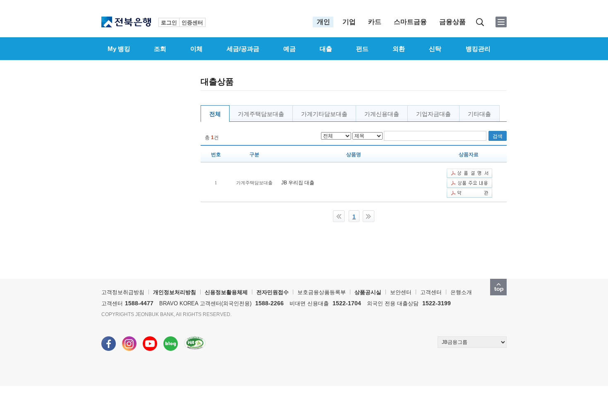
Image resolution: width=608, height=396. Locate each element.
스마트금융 (410, 21)
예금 (289, 48)
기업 (349, 21)
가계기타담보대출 (324, 114)
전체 (215, 114)
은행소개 (461, 292)
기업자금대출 (433, 114)
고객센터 (431, 292)
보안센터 (401, 292)
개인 (323, 21)
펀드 (362, 48)
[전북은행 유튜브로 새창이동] (150, 339)
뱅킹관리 (478, 48)
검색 (480, 22)
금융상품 (452, 21)
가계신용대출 (381, 114)
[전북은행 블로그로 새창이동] (170, 339)
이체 (196, 48)
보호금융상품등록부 (321, 292)
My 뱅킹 (119, 48)
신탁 (435, 48)
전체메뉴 (501, 22)
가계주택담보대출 (261, 114)
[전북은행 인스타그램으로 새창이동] (129, 339)
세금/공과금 (243, 48)
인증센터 (192, 22)
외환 (399, 48)
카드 (374, 21)
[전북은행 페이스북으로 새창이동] (108, 339)
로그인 (169, 22)
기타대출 (479, 114)
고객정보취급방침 (122, 292)
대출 (326, 48)
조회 (160, 48)
